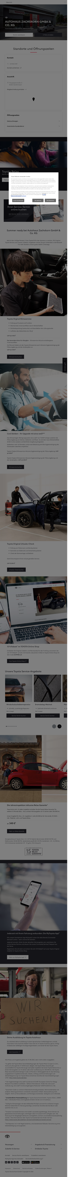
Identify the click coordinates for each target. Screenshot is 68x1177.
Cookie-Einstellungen (18, 200)
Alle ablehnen (38, 200)
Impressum (23, 196)
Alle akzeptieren (50, 200)
